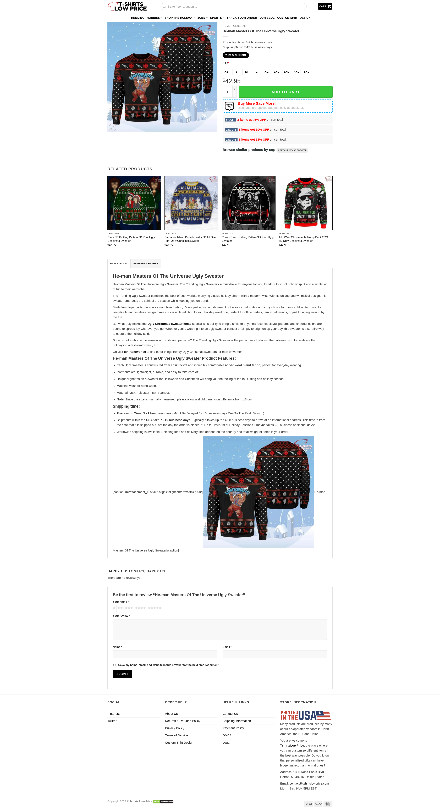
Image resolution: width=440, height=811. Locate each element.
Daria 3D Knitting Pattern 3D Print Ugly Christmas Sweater (131, 239)
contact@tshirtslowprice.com (309, 783)
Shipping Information (237, 721)
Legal (226, 742)
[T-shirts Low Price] (127, 6)
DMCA (227, 735)
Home (226, 25)
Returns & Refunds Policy (182, 721)
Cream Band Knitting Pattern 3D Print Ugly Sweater (248, 239)
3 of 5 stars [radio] (128, 608)
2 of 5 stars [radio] (119, 608)
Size (226, 62)
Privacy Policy (174, 728)
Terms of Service (176, 735)
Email (227, 646)
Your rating (121, 601)
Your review (121, 615)
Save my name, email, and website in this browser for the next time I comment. (168, 664)
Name (117, 646)
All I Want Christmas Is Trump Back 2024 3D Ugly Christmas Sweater (303, 239)
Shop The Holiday (179, 17)
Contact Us (230, 713)
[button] (325, 6)
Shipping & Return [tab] (145, 263)
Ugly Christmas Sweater (292, 150)
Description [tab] (118, 263)
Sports (216, 17)
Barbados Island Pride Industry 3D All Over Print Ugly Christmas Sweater (190, 239)
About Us (171, 713)
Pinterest (113, 713)
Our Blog (267, 17)
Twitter (112, 721)
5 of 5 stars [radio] (154, 608)
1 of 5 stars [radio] (114, 608)
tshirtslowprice (135, 352)
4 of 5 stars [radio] (140, 608)
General (239, 25)
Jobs (201, 17)
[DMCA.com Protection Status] (163, 801)
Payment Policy (233, 728)
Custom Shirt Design (294, 17)
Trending (136, 17)
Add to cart (285, 92)
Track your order (242, 17)
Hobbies (153, 17)
